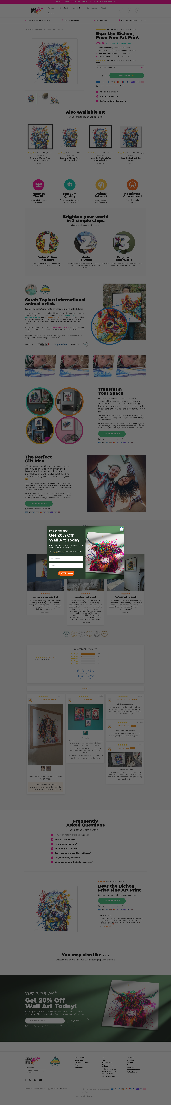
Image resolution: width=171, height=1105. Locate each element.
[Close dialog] (121, 529)
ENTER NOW (66, 573)
